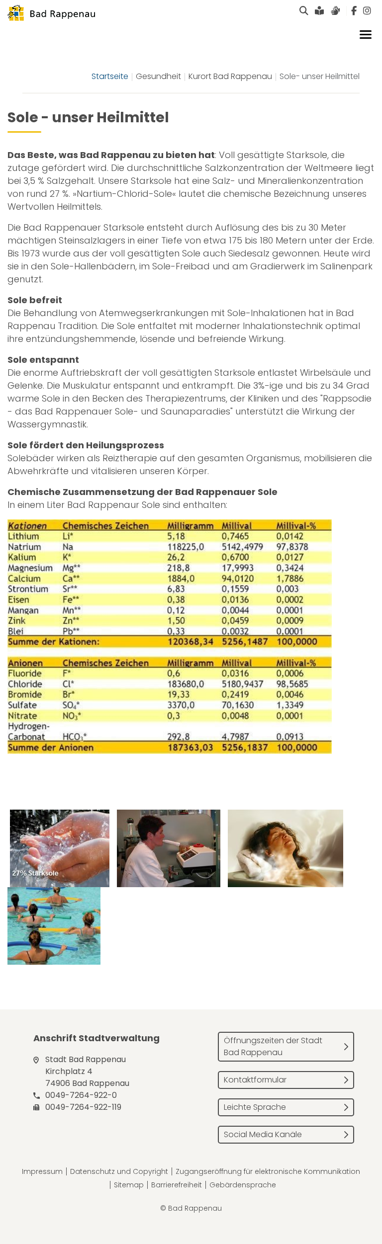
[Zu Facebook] (354, 10)
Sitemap (129, 1185)
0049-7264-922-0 (81, 1095)
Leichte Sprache (255, 1107)
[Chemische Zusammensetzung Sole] (171, 638)
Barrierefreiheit (176, 1185)
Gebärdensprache (242, 1185)
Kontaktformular (255, 1079)
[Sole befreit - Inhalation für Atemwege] (168, 848)
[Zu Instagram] (367, 10)
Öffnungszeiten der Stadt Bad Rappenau (273, 1046)
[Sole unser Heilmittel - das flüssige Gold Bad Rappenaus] (59, 848)
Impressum (42, 1171)
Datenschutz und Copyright (119, 1171)
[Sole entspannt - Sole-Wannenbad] (285, 848)
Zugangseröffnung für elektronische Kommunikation (268, 1171)
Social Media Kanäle (263, 1134)
